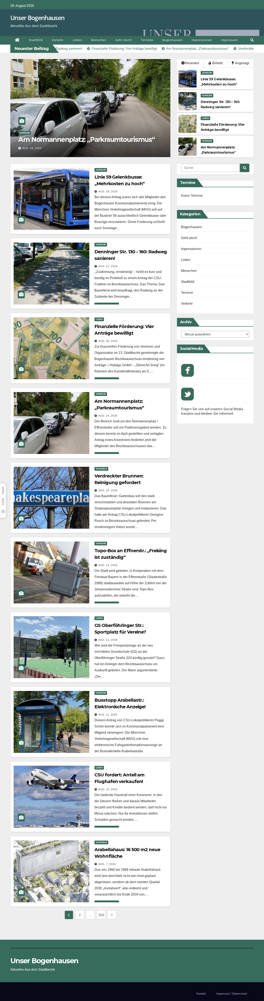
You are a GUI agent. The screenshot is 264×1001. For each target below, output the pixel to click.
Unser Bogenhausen (37, 17)
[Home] (17, 40)
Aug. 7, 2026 (107, 864)
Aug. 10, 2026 (108, 789)
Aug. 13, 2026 (108, 565)
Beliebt (217, 63)
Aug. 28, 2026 (108, 191)
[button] (252, 40)
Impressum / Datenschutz (231, 993)
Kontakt (201, 993)
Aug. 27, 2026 (108, 266)
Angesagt (241, 63)
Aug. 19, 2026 (31, 148)
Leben (77, 40)
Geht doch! (123, 40)
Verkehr (58, 40)
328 (101, 915)
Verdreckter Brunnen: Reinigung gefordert (84, 139)
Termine (147, 40)
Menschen (98, 40)
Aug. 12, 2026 (108, 640)
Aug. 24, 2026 (108, 415)
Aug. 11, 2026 (107, 714)
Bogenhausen (172, 40)
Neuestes (192, 63)
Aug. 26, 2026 (108, 341)
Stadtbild (36, 40)
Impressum (229, 40)
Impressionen (202, 40)
